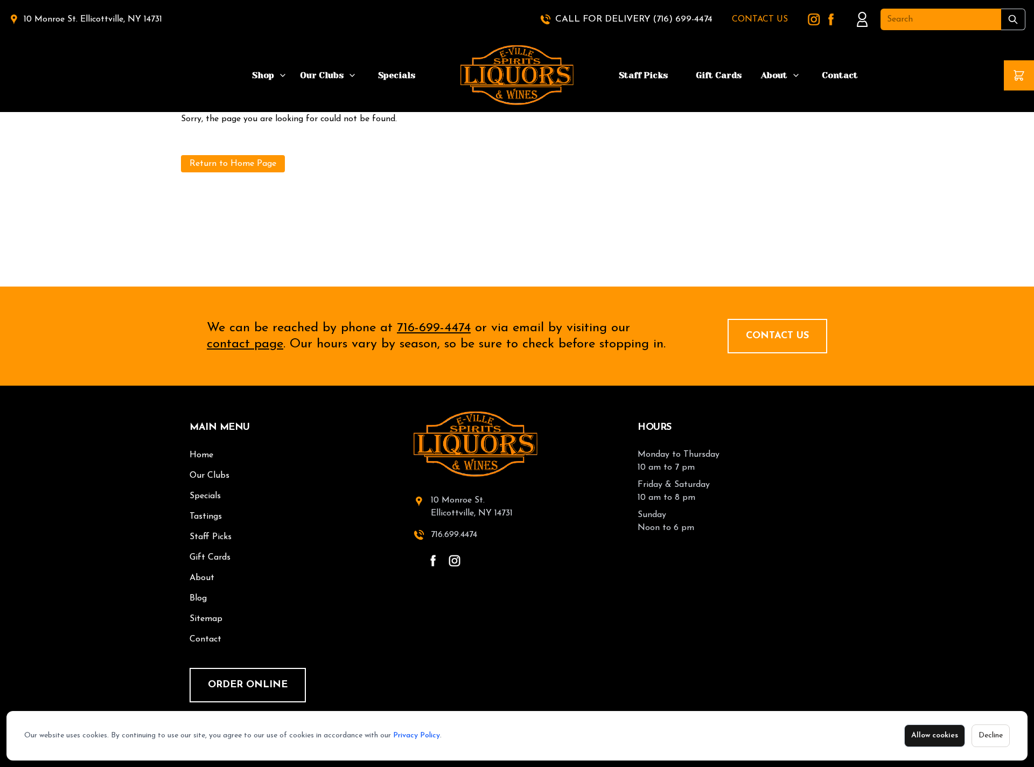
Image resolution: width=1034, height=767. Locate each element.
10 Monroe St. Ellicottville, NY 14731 (93, 19)
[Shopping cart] (1019, 75)
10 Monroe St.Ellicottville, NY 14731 (472, 507)
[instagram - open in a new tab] (454, 560)
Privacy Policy (416, 735)
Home (201, 455)
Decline (991, 735)
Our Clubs (322, 75)
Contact (840, 75)
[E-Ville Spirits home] (517, 444)
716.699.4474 (454, 535)
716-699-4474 (434, 328)
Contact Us (777, 336)
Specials (396, 75)
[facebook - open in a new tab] (433, 560)
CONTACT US (760, 19)
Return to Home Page (233, 163)
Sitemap (206, 619)
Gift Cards (719, 75)
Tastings (206, 516)
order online (248, 685)
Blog (198, 598)
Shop (263, 75)
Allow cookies (934, 735)
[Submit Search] (1013, 19)
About (774, 75)
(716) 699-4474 (682, 19)
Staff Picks (643, 75)
